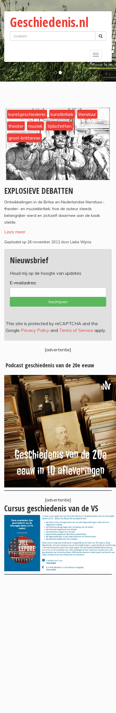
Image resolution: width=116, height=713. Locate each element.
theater (15, 126)
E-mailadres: (23, 282)
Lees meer (14, 232)
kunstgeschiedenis (27, 114)
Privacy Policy (35, 330)
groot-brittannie (24, 138)
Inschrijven (58, 301)
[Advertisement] (58, 644)
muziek (35, 126)
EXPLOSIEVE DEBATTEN (38, 190)
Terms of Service (76, 330)
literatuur (87, 114)
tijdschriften (60, 126)
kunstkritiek (62, 114)
